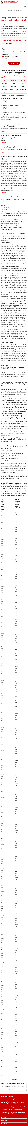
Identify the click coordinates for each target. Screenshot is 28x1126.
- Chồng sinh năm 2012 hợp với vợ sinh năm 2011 (1, 595)
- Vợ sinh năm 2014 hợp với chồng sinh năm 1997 (16, 1014)
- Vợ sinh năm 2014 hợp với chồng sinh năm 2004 (16, 850)
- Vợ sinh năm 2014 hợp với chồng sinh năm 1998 (16, 990)
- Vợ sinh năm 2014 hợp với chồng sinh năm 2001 (16, 920)
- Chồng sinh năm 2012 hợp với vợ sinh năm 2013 (1, 642)
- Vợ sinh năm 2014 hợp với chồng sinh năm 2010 (16, 709)
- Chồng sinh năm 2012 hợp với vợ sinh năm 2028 (1, 994)
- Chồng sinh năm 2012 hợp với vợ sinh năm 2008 (1, 524)
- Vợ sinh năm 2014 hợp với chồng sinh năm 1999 (16, 967)
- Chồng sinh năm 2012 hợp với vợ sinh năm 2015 (1, 688)
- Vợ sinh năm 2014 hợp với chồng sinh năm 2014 (16, 615)
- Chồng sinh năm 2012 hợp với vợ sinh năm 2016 (1, 712)
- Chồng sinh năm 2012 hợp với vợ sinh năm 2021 (1, 829)
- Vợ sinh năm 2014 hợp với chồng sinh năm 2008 (16, 756)
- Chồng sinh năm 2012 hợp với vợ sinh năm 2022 (1, 853)
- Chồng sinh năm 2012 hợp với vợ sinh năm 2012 (1, 618)
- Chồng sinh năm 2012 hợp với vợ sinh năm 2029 (1, 1017)
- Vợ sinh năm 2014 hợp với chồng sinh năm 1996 (16, 1037)
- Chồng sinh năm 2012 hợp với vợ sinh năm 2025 (1, 923)
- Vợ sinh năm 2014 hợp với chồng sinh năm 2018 (16, 521)
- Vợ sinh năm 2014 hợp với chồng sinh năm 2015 (16, 591)
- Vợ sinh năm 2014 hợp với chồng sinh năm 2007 (16, 779)
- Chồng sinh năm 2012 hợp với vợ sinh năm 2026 (1, 947)
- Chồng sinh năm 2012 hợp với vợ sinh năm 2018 (1, 759)
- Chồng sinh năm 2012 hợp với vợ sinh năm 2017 (1, 735)
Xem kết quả (14, 63)
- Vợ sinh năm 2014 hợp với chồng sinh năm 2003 (16, 873)
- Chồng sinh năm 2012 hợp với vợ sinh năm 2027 (1, 970)
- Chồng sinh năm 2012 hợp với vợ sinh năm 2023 (1, 876)
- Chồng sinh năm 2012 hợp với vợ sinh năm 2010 (1, 571)
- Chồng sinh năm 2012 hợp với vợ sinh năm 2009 (1, 548)
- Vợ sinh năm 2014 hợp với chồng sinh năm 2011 (16, 685)
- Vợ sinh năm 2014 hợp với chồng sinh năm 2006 (16, 803)
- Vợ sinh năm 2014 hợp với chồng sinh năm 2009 (16, 732)
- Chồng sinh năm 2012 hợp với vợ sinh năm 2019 (1, 782)
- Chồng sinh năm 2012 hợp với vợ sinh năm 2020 (1, 806)
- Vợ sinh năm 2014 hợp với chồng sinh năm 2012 (16, 662)
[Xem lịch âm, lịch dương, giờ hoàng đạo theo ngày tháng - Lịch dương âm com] (10, 2)
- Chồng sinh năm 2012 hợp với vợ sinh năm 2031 (1, 1064)
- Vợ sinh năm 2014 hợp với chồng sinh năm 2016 (16, 568)
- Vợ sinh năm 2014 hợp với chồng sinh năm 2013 (16, 638)
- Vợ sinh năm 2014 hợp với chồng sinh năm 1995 (16, 1061)
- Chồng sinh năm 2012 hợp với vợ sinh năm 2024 (1, 900)
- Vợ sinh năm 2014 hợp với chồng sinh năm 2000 (16, 944)
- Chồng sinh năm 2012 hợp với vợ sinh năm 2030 (1, 1041)
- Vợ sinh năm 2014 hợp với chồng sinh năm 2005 (16, 826)
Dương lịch (7, 57)
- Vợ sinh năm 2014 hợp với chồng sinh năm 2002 (16, 897)
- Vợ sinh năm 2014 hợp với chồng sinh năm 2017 (16, 544)
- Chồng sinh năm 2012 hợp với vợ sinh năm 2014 (1, 665)
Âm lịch (17, 56)
